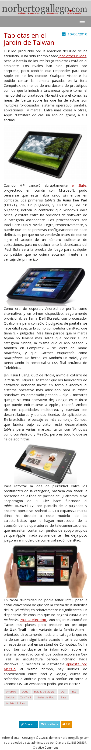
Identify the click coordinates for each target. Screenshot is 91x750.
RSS (67, 724)
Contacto (30, 724)
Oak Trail (25, 697)
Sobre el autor (11, 738)
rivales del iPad (45, 697)
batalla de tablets (44, 691)
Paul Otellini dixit (33, 619)
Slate (63, 697)
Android (11, 691)
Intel (74, 691)
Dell (63, 691)
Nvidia (10, 697)
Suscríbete (51, 724)
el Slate (79, 185)
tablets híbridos (15, 703)
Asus (25, 691)
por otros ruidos (72, 55)
